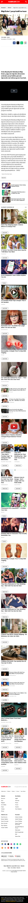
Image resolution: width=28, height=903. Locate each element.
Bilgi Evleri (4, 177)
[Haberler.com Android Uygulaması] (11, 856)
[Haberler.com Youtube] (8, 848)
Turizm (16, 804)
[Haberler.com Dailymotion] (17, 848)
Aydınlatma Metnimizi (11, 901)
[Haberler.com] (6, 786)
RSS (16, 834)
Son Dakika (3, 804)
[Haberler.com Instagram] (11, 844)
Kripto (2, 806)
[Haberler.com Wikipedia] (5, 848)
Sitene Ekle (17, 836)
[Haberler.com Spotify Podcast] (20, 844)
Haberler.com (4, 814)
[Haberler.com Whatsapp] (17, 844)
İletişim (13, 791)
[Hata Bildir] (14, 870)
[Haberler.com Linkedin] (14, 844)
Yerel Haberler (18, 809)
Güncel (9, 7)
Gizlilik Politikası (18, 819)
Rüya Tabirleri (4, 825)
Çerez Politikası (18, 821)
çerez (2, 898)
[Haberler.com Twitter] (8, 844)
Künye (17, 791)
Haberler (3, 796)
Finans (16, 802)
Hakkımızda (3, 791)
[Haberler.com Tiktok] (11, 848)
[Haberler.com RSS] (2, 848)
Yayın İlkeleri (23, 791)
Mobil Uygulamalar (19, 832)
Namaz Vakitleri (4, 819)
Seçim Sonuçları (4, 821)
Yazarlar (17, 806)
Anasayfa (3, 7)
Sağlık (16, 798)
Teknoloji (17, 800)
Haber (9, 867)
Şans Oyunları (4, 823)
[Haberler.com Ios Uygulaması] (4, 856)
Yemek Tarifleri (4, 827)
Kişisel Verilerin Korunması (18, 824)
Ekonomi (3, 798)
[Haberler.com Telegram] (14, 848)
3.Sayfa (2, 809)
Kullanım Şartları (18, 817)
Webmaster (17, 830)
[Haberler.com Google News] (2, 844)
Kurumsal (17, 814)
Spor (2, 800)
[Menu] (2, 2)
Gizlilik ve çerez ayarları (7, 870)
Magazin (3, 802)
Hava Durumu (4, 817)
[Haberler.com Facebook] (5, 844)
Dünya (2, 811)
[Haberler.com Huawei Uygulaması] (18, 856)
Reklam (8, 791)
